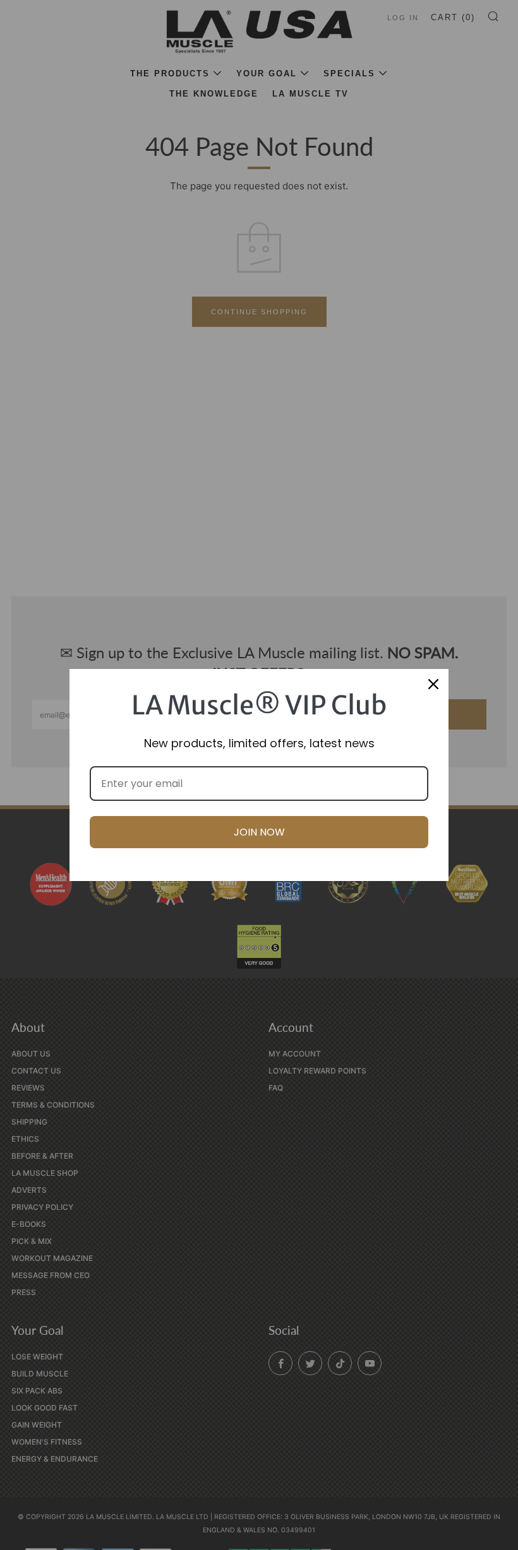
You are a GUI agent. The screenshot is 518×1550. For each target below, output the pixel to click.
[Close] (433, 684)
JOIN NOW (259, 832)
